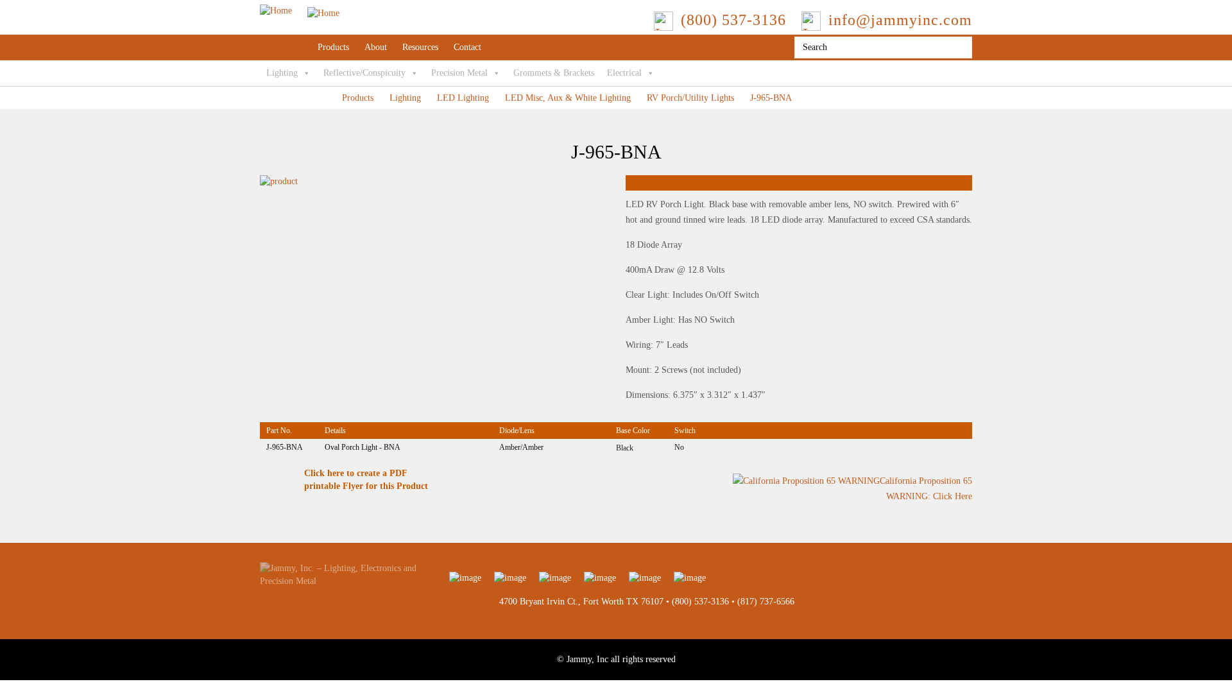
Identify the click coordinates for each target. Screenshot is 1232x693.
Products (333, 47)
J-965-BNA (771, 98)
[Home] (299, 10)
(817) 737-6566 (765, 601)
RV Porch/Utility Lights (690, 98)
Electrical (624, 73)
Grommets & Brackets (553, 73)
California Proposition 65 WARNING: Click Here (926, 489)
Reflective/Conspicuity (364, 73)
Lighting (282, 73)
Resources (420, 47)
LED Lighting (463, 98)
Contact (467, 47)
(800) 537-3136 (700, 601)
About (375, 47)
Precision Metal (459, 73)
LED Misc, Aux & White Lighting (568, 98)
